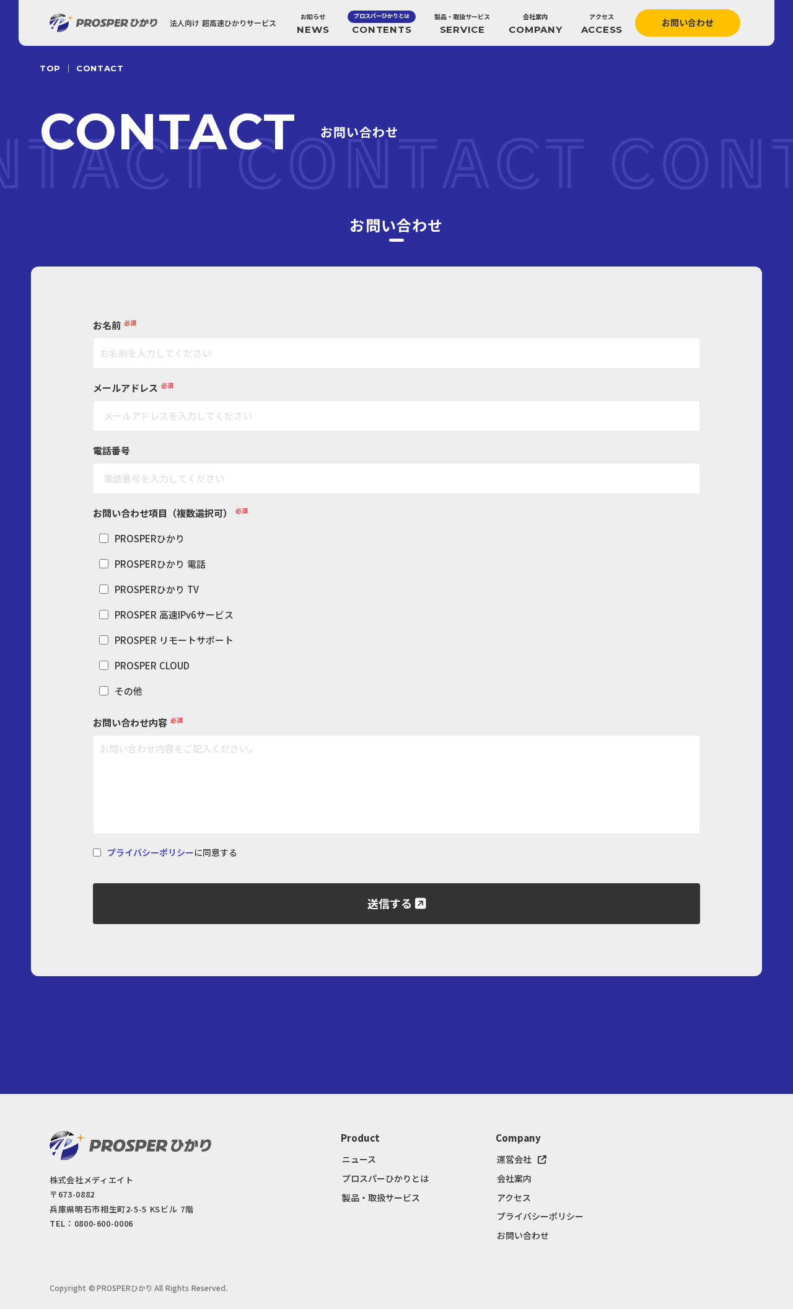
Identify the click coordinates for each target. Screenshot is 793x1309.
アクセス (514, 1198)
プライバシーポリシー (150, 852)
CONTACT (100, 68)
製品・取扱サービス (381, 1198)
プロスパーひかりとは (385, 1178)
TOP (50, 68)
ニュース (359, 1159)
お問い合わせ (523, 1235)
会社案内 (514, 1178)
